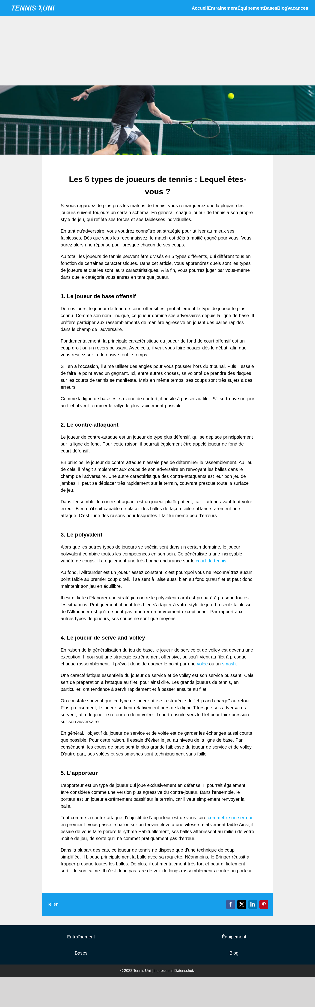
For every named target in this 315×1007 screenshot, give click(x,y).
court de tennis (211, 560)
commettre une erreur (230, 817)
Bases (81, 952)
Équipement (234, 936)
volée (202, 663)
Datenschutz (184, 971)
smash (229, 663)
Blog (233, 952)
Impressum (163, 971)
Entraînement (81, 936)
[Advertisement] (157, 50)
